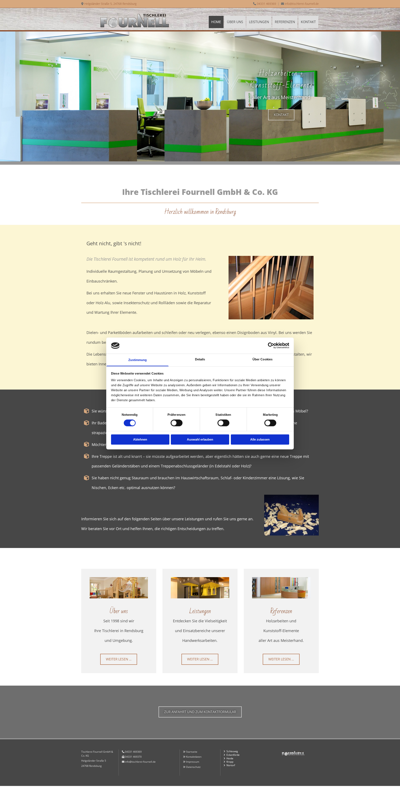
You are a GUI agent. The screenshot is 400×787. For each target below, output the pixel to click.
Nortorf (230, 765)
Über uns (235, 22)
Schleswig (232, 751)
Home (216, 22)
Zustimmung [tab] (137, 360)
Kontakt (308, 22)
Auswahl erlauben (200, 439)
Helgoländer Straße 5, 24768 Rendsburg (110, 4)
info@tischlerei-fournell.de (302, 4)
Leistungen (259, 22)
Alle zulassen (260, 439)
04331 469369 (266, 4)
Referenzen (285, 22)
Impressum (192, 761)
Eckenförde (233, 755)
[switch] (176, 423)
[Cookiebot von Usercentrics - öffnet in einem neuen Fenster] (271, 345)
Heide (229, 758)
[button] (281, 114)
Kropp (229, 761)
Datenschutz (193, 767)
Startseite (191, 751)
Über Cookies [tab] (262, 359)
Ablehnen (140, 439)
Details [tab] (200, 359)
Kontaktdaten (193, 756)
